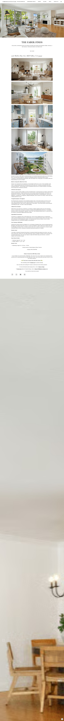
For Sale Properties (21, 1)
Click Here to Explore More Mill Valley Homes (32, 260)
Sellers (44, 1)
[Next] (60, 640)
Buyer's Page (41, 266)
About (50, 1)
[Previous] (3, 640)
